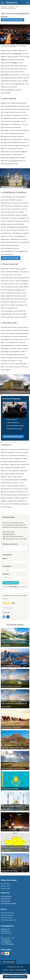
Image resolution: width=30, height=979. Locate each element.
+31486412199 (7, 942)
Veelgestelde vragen (6, 973)
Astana (14, 62)
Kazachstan (17, 53)
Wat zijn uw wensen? (10, 544)
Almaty (3, 59)
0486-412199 (6, 940)
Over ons (15, 973)
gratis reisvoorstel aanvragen (12, 20)
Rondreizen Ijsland (5, 901)
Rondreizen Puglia (5, 898)
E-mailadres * (7, 566)
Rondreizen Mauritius (6, 896)
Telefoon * (6, 574)
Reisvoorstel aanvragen (10, 258)
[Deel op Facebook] (8, 616)
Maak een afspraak (23, 973)
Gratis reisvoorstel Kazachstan (15, 976)
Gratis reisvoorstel (10, 583)
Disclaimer (11, 969)
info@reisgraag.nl (9, 944)
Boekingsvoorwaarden (20, 969)
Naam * (5, 558)
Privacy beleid (13, 586)
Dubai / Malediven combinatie (8, 903)
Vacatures (5, 969)
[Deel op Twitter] (4, 616)
